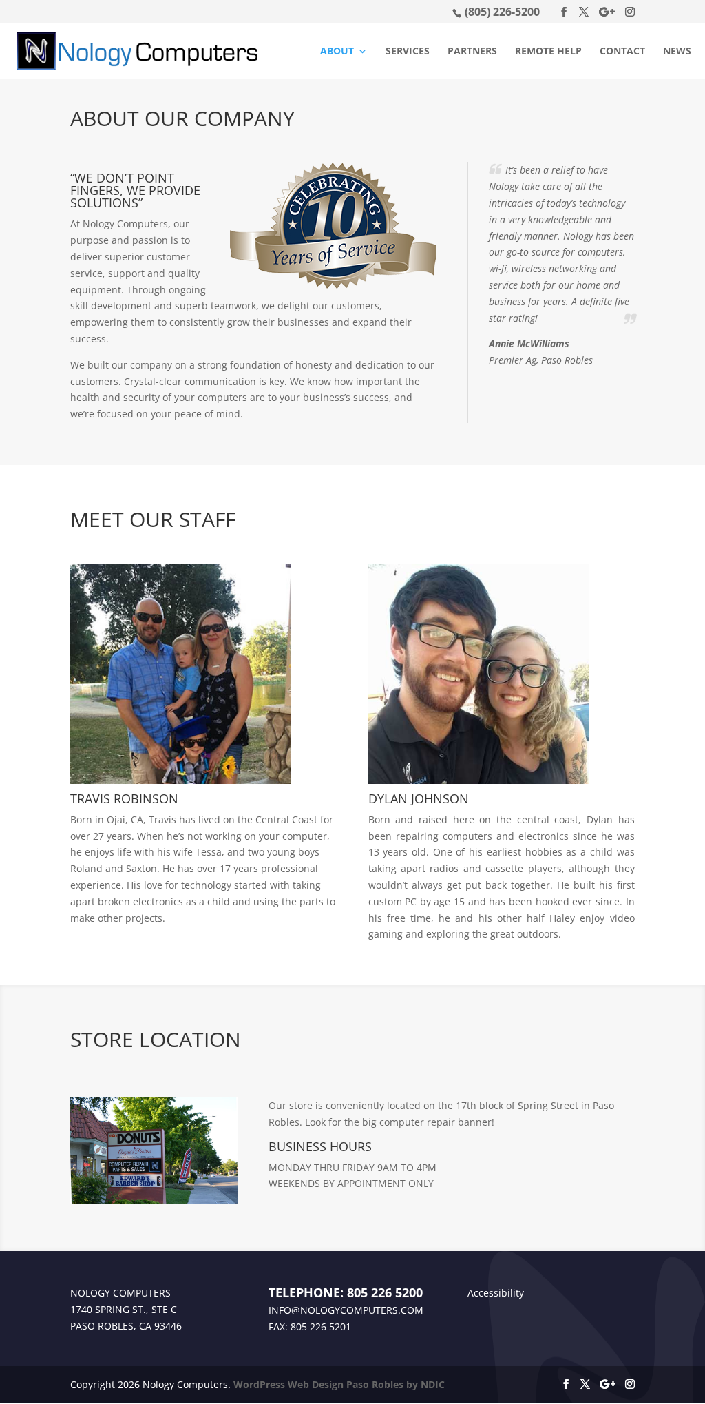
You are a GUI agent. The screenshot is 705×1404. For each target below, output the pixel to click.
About (337, 51)
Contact (622, 51)
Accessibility (495, 1292)
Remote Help (548, 51)
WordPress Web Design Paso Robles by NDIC (339, 1384)
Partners (472, 51)
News (677, 51)
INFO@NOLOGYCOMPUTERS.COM (346, 1310)
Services (408, 51)
